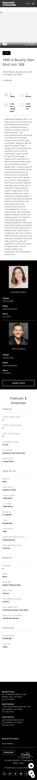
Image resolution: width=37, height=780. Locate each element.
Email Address (7, 744)
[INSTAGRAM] (4, 774)
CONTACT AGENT (18, 383)
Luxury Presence (24, 767)
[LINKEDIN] (10, 774)
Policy (22, 763)
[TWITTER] (26, 774)
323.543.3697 (8, 301)
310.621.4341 (8, 357)
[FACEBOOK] (15, 774)
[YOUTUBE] (21, 774)
